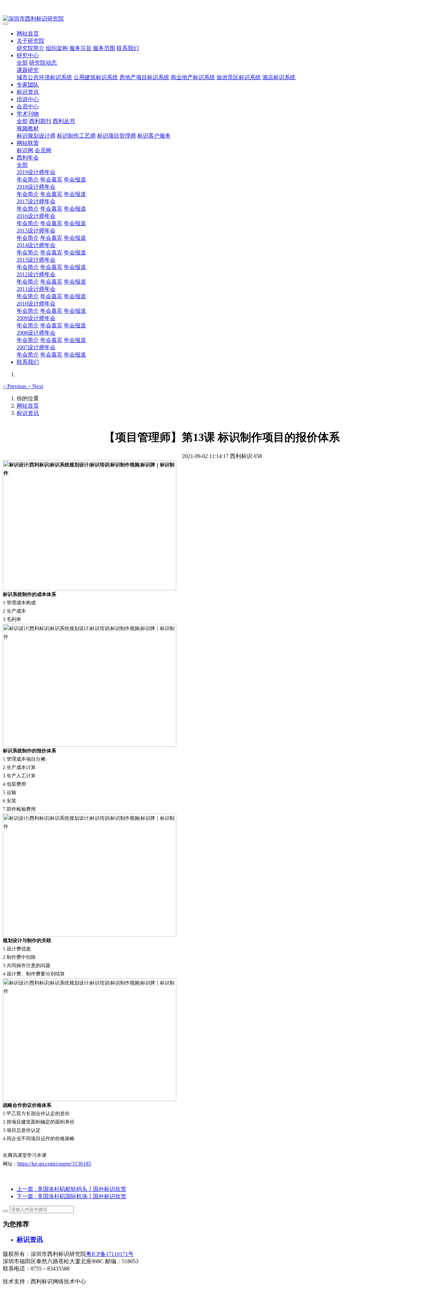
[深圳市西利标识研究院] (222, 19)
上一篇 (71, 1189)
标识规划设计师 (36, 136)
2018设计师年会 (36, 187)
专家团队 (28, 85)
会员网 (43, 150)
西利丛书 (64, 121)
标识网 (25, 150)
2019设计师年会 (36, 172)
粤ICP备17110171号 (110, 1254)
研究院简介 (30, 48)
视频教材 (28, 128)
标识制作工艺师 (76, 136)
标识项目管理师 (116, 136)
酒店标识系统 (279, 77)
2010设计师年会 (36, 304)
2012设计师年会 (36, 274)
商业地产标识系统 (193, 77)
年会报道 (75, 179)
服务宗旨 (80, 48)
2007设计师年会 (36, 347)
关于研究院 (30, 41)
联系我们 (128, 48)
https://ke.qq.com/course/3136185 (54, 1164)
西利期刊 (40, 121)
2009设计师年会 (36, 318)
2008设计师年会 (36, 333)
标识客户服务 (154, 136)
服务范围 (104, 48)
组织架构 (57, 48)
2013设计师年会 (36, 260)
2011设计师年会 (36, 289)
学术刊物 (28, 114)
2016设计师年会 (36, 216)
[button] (15, 386)
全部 (22, 63)
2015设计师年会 (36, 231)
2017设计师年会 (36, 201)
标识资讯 (28, 92)
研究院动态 (43, 63)
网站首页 (28, 33)
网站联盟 (28, 143)
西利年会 (28, 158)
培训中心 (28, 99)
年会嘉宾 (51, 179)
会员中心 (28, 106)
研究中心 (28, 55)
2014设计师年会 (36, 245)
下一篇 (71, 1196)
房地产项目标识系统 (144, 77)
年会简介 (28, 179)
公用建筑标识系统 (96, 77)
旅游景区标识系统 (238, 77)
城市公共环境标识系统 (44, 77)
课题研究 (28, 70)
